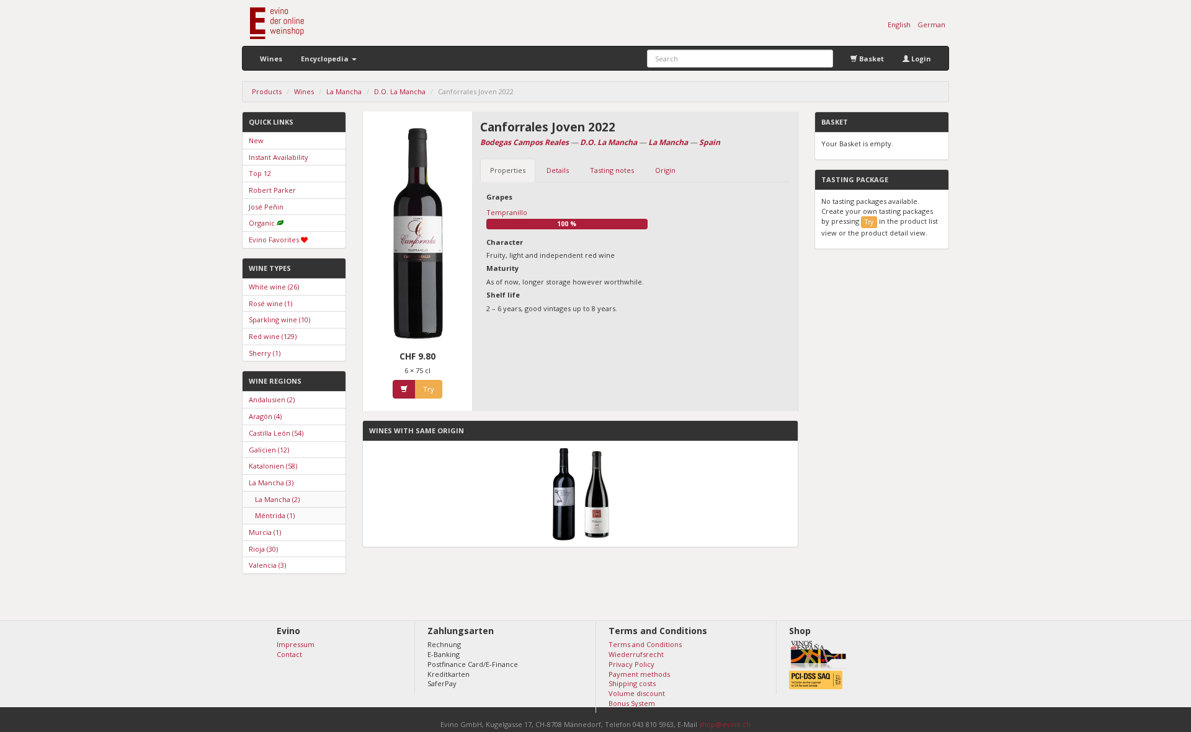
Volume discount (637, 693)
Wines (271, 58)
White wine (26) (274, 286)
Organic (262, 222)
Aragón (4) (265, 416)
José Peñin (266, 206)
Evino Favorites (274, 239)
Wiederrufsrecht (636, 654)
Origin (665, 170)
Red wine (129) (273, 336)
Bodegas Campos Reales (524, 142)
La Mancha (668, 142)
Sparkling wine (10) (279, 319)
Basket (870, 58)
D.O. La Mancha (608, 142)
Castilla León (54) (276, 433)
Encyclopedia (325, 58)
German (931, 24)
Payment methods (639, 674)
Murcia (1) (265, 532)
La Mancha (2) (277, 499)
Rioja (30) (263, 548)
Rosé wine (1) (270, 303)
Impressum (295, 644)
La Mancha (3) (271, 482)
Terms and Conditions (645, 644)
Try (428, 389)
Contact (289, 654)
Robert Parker (272, 190)
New (256, 140)
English (899, 24)
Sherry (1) (264, 353)
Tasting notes (612, 170)
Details (557, 170)
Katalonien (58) (273, 465)
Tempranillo (506, 212)
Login (920, 58)
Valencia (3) (267, 565)
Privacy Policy (631, 664)
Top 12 (260, 173)
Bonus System (632, 703)
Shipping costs (632, 683)
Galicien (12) (269, 449)
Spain (709, 142)
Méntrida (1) (275, 515)
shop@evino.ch (725, 724)
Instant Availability (278, 157)
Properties (507, 170)
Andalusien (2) (272, 399)
